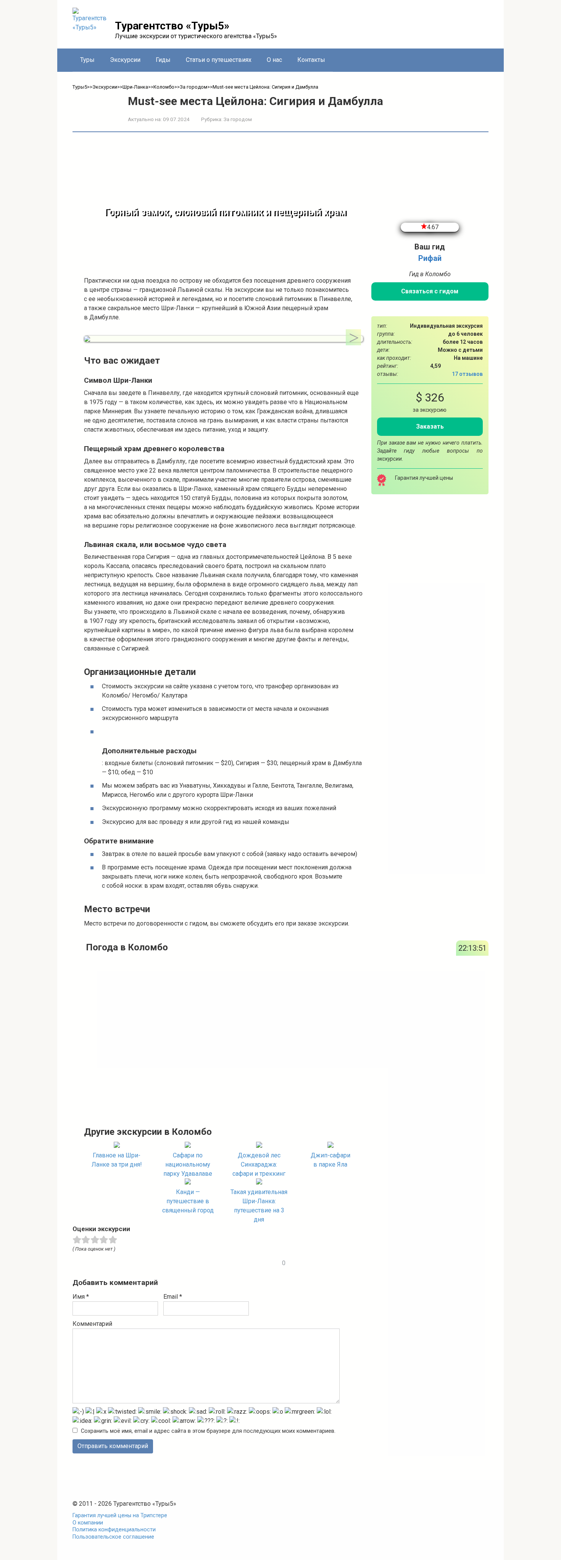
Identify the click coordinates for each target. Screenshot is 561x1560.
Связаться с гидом (429, 291)
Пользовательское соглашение (113, 1537)
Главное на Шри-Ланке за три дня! (117, 1160)
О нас (274, 59)
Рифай (430, 258)
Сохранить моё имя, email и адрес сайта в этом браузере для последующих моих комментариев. (208, 1431)
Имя (81, 1296)
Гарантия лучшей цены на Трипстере (120, 1515)
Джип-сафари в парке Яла (330, 1160)
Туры (87, 59)
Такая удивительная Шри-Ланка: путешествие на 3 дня (259, 1205)
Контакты (311, 59)
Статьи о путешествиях (218, 59)
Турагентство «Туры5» (172, 25)
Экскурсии (125, 59)
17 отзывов (467, 374)
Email (172, 1296)
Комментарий (92, 1323)
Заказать (430, 426)
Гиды (163, 59)
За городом (238, 119)
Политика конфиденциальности (114, 1529)
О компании (88, 1523)
